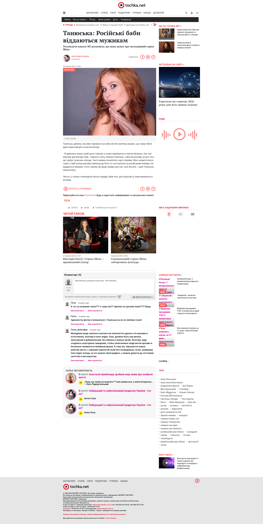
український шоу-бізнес (173, 441)
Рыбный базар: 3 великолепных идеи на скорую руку (187, 281)
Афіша (147, 12)
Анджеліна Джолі (170, 386)
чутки (163, 445)
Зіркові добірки (104, 19)
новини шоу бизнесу (171, 428)
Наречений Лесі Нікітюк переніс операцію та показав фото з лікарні (188, 32)
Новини (67, 19)
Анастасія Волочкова (172, 382)
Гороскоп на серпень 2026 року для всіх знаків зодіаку (178, 103)
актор (164, 405)
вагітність (187, 405)
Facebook (89, 195)
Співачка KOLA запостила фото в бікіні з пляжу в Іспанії (188, 45)
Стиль (104, 12)
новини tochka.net (170, 418)
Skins (86, 208)
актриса (174, 405)
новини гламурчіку (170, 422)
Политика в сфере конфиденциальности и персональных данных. (102, 514)
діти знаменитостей (171, 412)
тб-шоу (186, 435)
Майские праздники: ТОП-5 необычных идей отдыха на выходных (188, 310)
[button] (192, 13)
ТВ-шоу (92, 19)
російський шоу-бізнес (172, 432)
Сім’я (113, 12)
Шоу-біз (192, 402)
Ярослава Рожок (80, 56)
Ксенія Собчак (186, 392)
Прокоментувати (77, 311)
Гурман (136, 12)
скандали (192, 432)
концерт (183, 415)
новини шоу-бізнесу (106, 208)
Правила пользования (70, 514)
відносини (177, 409)
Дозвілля (158, 12)
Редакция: (66, 508)
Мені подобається (95, 311)
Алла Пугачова (168, 379)
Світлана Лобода (169, 399)
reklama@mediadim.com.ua (102, 505)
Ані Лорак (188, 386)
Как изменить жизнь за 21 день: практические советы (188, 330)
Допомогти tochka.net (87, 25)
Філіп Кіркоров (177, 402)
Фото (163, 402)
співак (164, 435)
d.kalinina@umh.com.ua (105, 508)
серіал (74, 208)
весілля (164, 409)
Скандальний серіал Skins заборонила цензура (128, 260)
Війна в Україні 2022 (112, 25)
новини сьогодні (169, 425)
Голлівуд (183, 389)
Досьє (115, 19)
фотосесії (193, 441)
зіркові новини (168, 415)
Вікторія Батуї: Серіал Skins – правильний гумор (83, 260)
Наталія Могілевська (171, 395)
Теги (161, 370)
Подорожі (124, 12)
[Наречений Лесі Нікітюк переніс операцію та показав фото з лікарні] (166, 34)
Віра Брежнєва (168, 389)
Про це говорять (79, 19)
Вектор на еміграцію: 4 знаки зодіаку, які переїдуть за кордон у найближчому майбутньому (187, 463)
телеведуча (167, 438)
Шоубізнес (92, 12)
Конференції (126, 19)
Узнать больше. (111, 518)
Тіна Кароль (187, 399)
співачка (175, 435)
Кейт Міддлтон (168, 392)
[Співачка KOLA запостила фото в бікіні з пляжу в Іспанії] (166, 47)
